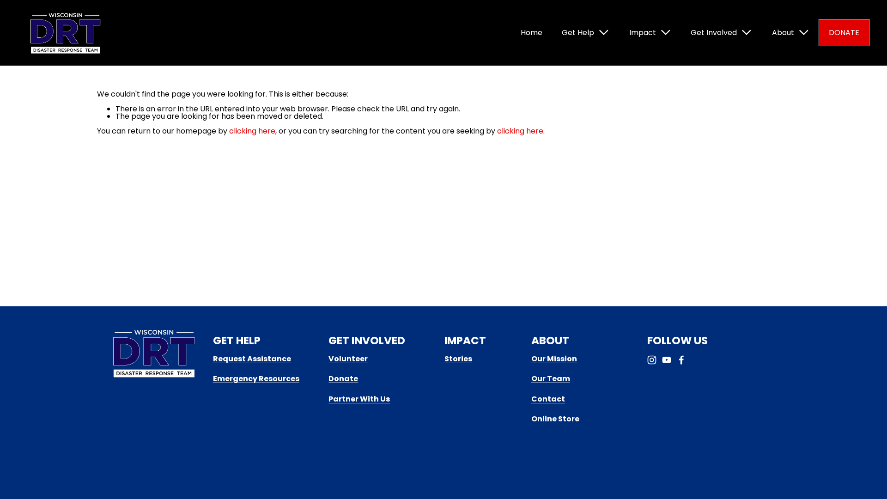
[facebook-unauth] (681, 360)
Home (531, 32)
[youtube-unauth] (666, 360)
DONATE (844, 32)
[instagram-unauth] (651, 360)
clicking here (252, 131)
